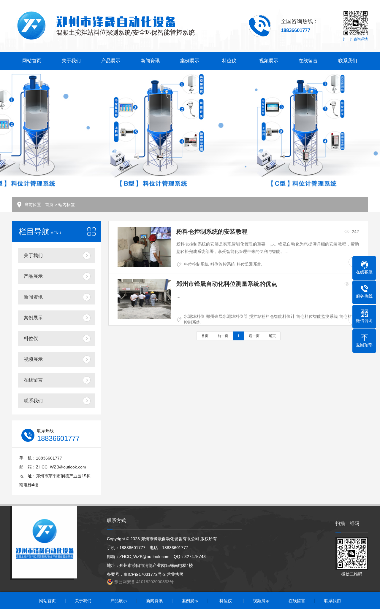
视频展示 (268, 60)
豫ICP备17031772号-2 (145, 574)
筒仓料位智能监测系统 (317, 316)
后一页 (254, 336)
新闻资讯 (150, 60)
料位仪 (229, 60)
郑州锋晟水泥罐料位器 (227, 316)
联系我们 (347, 60)
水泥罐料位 (194, 316)
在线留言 (308, 60)
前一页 (223, 336)
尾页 (272, 336)
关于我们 (71, 60)
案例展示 (189, 60)
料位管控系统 (222, 264)
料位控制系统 (196, 264)
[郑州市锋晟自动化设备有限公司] (105, 25)
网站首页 (31, 60)
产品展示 (110, 60)
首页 (49, 204)
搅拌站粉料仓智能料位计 (272, 316)
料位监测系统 (249, 264)
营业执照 (175, 574)
